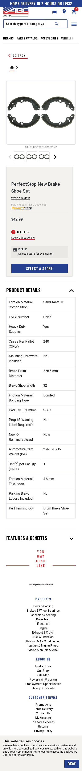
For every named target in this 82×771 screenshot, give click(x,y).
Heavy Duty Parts (43, 688)
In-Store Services (43, 722)
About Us (43, 659)
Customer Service (43, 697)
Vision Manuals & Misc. (43, 650)
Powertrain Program (43, 679)
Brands (8, 38)
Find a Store (43, 666)
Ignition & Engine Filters (43, 645)
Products (43, 599)
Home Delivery (43, 709)
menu (74, 24)
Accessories (49, 38)
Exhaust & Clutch (43, 632)
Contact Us (43, 713)
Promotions (43, 704)
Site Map (43, 675)
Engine (43, 628)
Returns (43, 726)
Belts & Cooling (43, 606)
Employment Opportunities (43, 684)
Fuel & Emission (43, 637)
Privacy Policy (43, 731)
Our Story (43, 670)
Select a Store (39, 268)
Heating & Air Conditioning (43, 641)
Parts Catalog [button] (27, 38)
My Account (43, 717)
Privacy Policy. (26, 754)
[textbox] (25, 24)
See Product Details (23, 237)
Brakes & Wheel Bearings (43, 610)
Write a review (20, 198)
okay (71, 763)
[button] (54, 11)
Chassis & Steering (43, 615)
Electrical (43, 623)
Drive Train (43, 619)
